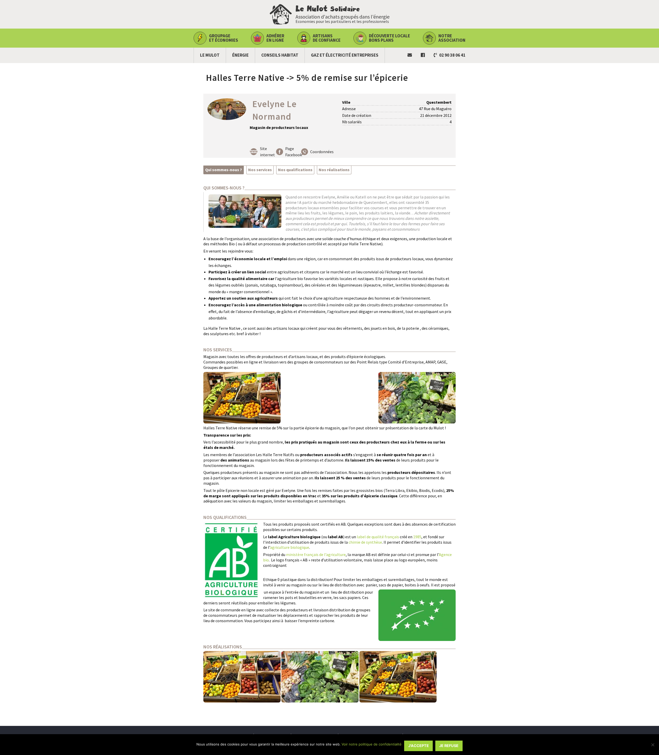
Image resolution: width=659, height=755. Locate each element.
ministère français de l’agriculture (316, 554)
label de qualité (370, 536)
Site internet (267, 151)
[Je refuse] (652, 744)
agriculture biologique (289, 547)
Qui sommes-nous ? (223, 169)
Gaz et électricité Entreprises (344, 55)
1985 (417, 536)
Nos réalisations (334, 169)
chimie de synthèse (365, 542)
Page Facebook (293, 151)
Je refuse (448, 745)
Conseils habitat (279, 55)
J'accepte (418, 745)
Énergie (240, 55)
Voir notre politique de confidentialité (372, 744)
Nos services (260, 169)
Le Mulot (210, 55)
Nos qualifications (295, 169)
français (392, 536)
